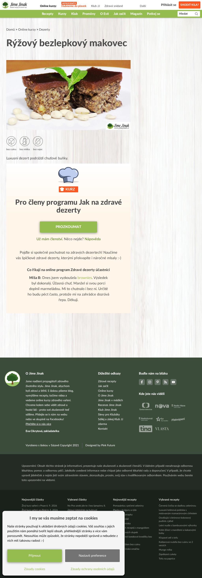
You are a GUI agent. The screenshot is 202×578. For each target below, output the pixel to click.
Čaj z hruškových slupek (125, 532)
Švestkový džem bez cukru (126, 544)
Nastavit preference (92, 555)
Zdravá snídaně (114, 6)
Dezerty (44, 29)
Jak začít (120, 13)
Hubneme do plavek (73, 6)
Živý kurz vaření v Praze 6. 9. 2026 (39, 506)
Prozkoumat (68, 227)
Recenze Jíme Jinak (109, 405)
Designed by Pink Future (100, 445)
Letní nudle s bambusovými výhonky (178, 525)
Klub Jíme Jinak (107, 410)
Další (143, 6)
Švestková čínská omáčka (126, 549)
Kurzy (62, 13)
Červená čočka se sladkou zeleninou (177, 506)
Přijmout (35, 555)
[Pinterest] (158, 382)
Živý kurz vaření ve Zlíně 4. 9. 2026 (40, 510)
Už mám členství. (50, 239)
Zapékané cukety (167, 554)
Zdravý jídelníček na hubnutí (82, 510)
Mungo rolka (165, 550)
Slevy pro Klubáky (109, 414)
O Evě (104, 13)
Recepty (47, 13)
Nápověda (93, 239)
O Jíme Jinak (105, 395)
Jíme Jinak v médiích (110, 400)
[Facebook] (142, 382)
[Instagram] (150, 382)
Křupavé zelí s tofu (168, 538)
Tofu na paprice (167, 558)
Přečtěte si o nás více (38, 424)
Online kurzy (27, 29)
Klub (74, 13)
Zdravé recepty (107, 381)
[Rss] (165, 382)
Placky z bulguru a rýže (125, 510)
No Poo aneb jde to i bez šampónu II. (86, 506)
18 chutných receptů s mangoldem (131, 528)
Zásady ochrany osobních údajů (92, 569)
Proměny (88, 13)
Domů (10, 29)
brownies (85, 278)
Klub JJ (95, 6)
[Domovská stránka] (14, 5)
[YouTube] (173, 382)
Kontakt (103, 428)
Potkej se (153, 13)
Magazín (136, 13)
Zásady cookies (34, 569)
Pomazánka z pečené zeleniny (128, 506)
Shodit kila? (189, 5)
